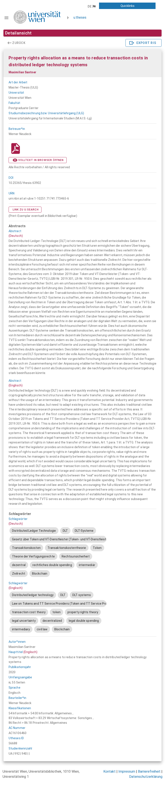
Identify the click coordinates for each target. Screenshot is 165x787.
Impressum (126, 771)
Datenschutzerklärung (145, 777)
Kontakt (109, 771)
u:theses (79, 17)
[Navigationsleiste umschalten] (6, 18)
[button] (91, 6)
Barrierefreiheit (149, 771)
